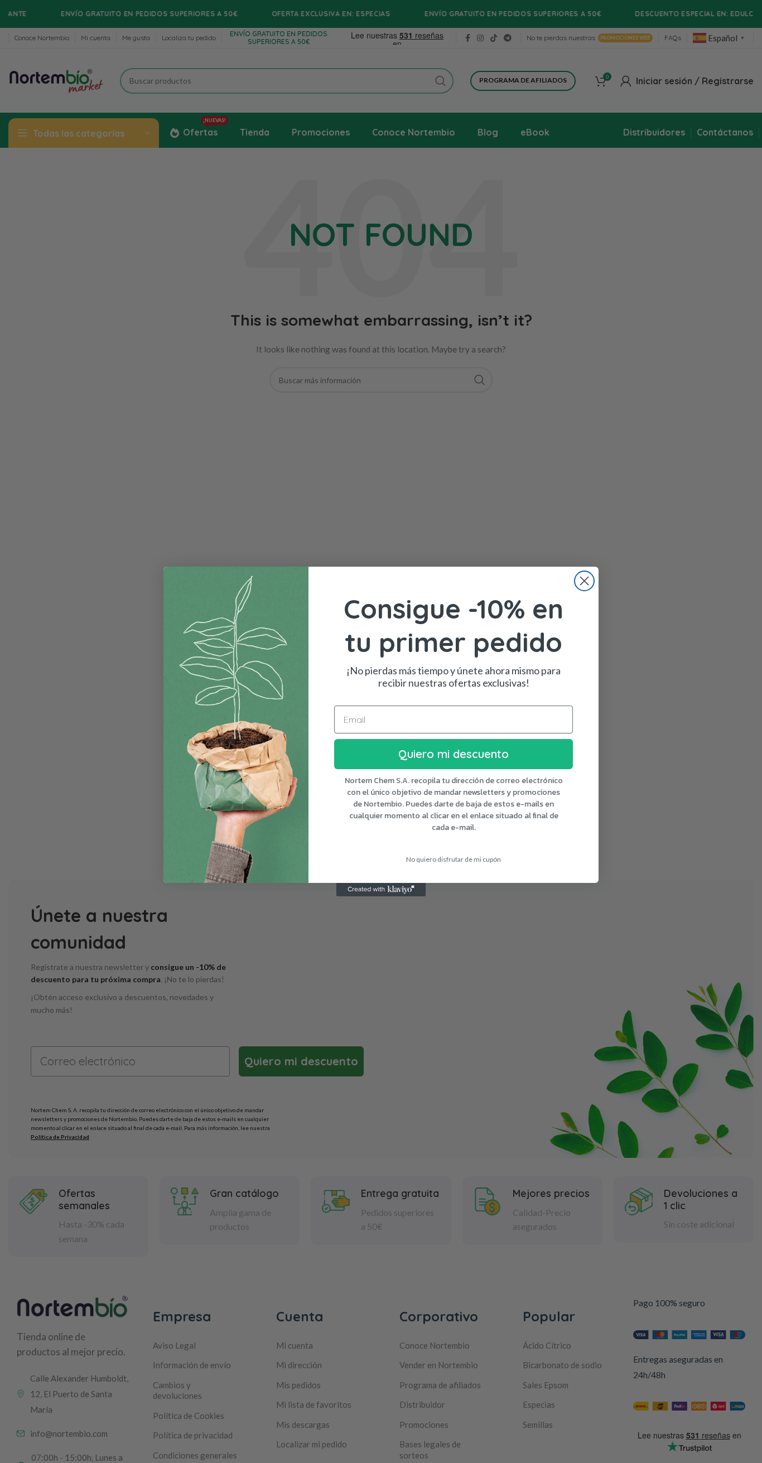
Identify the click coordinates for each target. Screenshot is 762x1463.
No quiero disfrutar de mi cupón (453, 859)
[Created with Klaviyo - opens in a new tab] (381, 889)
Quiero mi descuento (453, 754)
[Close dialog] (584, 581)
